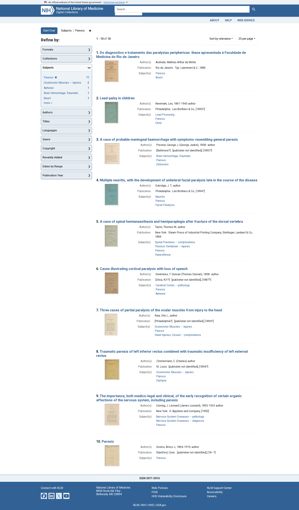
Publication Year (53, 175)
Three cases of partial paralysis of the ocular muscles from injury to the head (161, 310)
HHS (151, 505)
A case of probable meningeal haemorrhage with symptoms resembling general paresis (169, 139)
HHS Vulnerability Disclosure (169, 496)
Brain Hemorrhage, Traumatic (173, 156)
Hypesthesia (162, 254)
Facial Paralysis (165, 205)
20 (246, 38)
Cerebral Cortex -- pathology (173, 285)
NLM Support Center (219, 488)
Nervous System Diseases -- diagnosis (180, 420)
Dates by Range (52, 166)
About (214, 20)
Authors (48, 112)
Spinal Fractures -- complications (175, 242)
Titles (46, 121)
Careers (211, 496)
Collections (50, 58)
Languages (50, 130)
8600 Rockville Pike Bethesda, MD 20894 (109, 492)
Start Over (49, 30)
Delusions (162, 164)
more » (48, 103)
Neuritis (160, 196)
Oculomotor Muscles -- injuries (173, 326)
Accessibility (215, 492)
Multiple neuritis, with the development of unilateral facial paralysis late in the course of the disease (178, 180)
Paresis (160, 73)
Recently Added (52, 157)
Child (158, 123)
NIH (143, 505)
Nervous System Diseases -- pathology (180, 416)
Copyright (49, 148)
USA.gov (161, 505)
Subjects (48, 67)
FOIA (155, 492)
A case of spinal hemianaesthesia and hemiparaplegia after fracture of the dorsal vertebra (171, 221)
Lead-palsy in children (117, 98)
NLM (136, 505)
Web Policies (160, 488)
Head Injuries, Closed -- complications (178, 335)
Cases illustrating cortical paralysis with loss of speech (144, 269)
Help (228, 20)
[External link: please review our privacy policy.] (44, 495)
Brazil (159, 77)
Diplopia (161, 380)
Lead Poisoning (164, 114)
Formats (48, 49)
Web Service (246, 20)
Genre (46, 139)
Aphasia (160, 293)
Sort (220, 38)
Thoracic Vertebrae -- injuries (172, 246)
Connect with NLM (52, 488)
